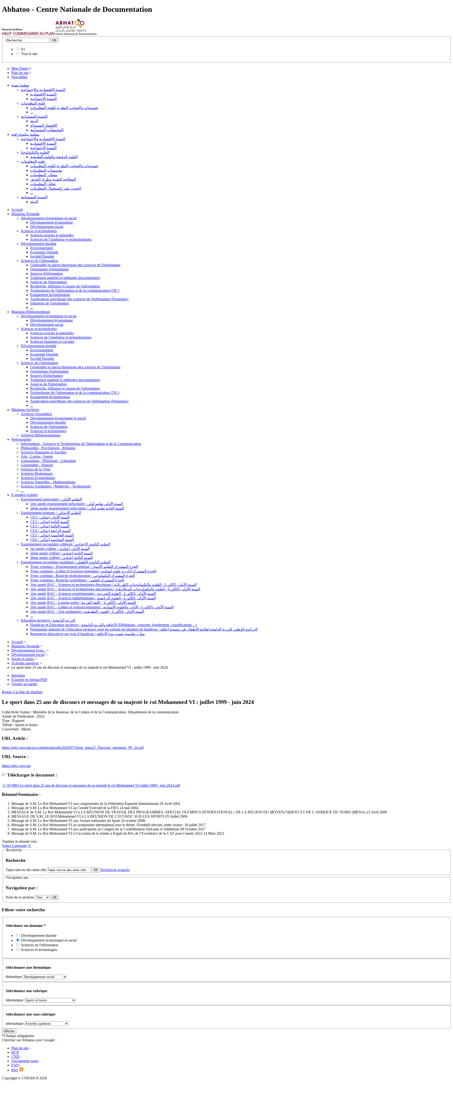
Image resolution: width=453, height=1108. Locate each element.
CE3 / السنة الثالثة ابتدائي (49, 526)
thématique (14, 977)
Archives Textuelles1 (36, 414)
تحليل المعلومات (43, 184)
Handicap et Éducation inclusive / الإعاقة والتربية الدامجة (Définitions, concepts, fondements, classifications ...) (113, 625)
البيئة (34, 121)
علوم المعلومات (33, 103)
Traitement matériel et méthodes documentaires (65, 278)
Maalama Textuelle (25, 214)
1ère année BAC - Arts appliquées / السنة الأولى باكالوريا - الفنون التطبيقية (87, 612)
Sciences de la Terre (35, 469)
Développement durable (38, 244)
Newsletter (19, 77)
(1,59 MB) (10, 785)
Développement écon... (28, 650)
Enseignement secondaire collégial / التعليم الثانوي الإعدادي (65, 544)
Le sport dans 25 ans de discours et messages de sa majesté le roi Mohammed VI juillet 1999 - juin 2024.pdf (99, 785)
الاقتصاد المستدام (43, 125)
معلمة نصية (20, 85)
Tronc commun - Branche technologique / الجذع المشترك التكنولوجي (82, 576)
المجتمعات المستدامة (46, 130)
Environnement (41, 248)
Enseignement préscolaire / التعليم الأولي (51, 499)
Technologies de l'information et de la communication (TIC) (74, 290)
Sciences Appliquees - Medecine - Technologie (56, 486)
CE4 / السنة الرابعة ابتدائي (50, 531)
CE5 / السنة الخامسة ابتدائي (52, 535)
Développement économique (51, 222)
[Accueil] (28, 34)
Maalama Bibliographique (30, 312)
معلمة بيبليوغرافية (25, 134)
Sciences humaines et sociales (52, 342)
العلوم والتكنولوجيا (35, 152)
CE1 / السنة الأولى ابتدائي (50, 517)
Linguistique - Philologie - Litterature (48, 461)
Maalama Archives (25, 410)
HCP (15, 1052)
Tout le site (29, 54)
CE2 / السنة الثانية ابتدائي (49, 522)
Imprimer (18, 675)
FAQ (15, 1065)
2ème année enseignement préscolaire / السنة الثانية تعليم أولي (77, 508)
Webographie (21, 439)
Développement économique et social (48, 218)
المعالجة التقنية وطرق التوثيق (53, 179)
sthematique (14, 1000)
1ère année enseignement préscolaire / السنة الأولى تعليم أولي (76, 504)
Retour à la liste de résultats (22, 692)
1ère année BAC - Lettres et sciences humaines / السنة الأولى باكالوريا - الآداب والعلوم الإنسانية (101, 607)
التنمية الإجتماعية (43, 99)
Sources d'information (46, 273)
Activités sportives (25, 663)
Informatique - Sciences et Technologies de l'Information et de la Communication (81, 444)
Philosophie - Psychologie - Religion (48, 448)
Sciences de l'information (39, 261)
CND (15, 1057)
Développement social (46, 227)
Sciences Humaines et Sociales (44, 452)
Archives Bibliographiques (41, 435)
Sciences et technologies (39, 231)
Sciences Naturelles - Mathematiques (48, 482)
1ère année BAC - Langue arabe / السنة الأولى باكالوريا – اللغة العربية (83, 603)
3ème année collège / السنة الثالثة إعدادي (61, 558)
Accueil (17, 210)
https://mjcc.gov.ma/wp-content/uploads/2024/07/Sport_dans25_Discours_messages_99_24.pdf (73, 748)
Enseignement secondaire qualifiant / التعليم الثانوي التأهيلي (65, 562)
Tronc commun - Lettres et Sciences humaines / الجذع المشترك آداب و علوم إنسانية (93, 571)
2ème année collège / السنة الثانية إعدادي (61, 553)
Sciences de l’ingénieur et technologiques (61, 239)
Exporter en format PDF (29, 680)
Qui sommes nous (24, 1061)
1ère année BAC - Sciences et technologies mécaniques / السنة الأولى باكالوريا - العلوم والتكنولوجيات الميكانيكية (115, 589)
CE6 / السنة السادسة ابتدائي (52, 540)
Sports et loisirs (22, 659)
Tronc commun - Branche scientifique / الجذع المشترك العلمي (77, 580)
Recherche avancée (115, 870)
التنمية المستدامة (34, 116)
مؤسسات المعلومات (46, 170)
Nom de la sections (20, 897)
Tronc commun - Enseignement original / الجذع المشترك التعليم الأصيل (84, 567)
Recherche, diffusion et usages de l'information (65, 286)
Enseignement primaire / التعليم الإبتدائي (51, 513)
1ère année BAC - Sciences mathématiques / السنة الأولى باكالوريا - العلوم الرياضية (93, 598)
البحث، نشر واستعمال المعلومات (55, 188)
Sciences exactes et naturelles (52, 235)
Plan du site (20, 73)
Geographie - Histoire (37, 465)
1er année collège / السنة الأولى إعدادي (60, 549)
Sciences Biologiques (37, 473)
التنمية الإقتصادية (43, 94)
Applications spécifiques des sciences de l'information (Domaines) (79, 299)
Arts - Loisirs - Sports (37, 456)
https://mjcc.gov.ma (16, 766)
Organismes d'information (49, 269)
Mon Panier (20, 68)
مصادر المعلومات (43, 175)
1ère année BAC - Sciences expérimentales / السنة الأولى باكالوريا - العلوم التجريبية (93, 594)
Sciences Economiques (38, 478)
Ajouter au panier (24, 684)
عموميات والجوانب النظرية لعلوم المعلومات (64, 108)
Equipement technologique (50, 295)
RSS (14, 1070)
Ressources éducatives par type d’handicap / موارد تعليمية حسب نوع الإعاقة (87, 634)
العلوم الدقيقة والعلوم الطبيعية (54, 157)
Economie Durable (44, 252)
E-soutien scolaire (24, 495)
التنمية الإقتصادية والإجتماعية (43, 90)
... (31, 112)
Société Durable (42, 256)
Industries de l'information (49, 303)
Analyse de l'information (48, 282)
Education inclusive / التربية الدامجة (48, 620)
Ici (23, 49)
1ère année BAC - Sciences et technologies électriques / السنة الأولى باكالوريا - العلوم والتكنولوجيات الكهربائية (113, 585)
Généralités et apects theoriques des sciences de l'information (75, 265)
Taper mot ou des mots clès (26, 870)
